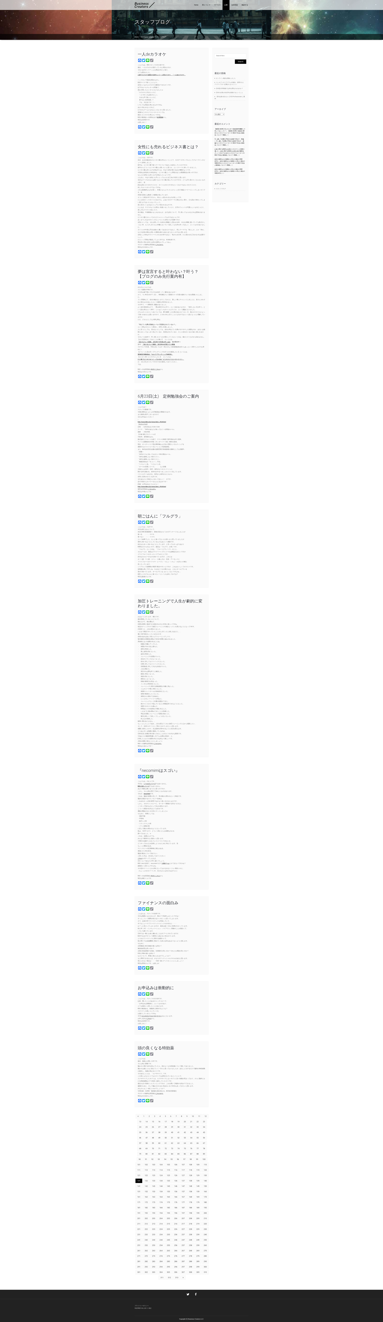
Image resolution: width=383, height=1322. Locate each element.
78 (204, 1148)
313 (176, 1277)
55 (198, 1138)
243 (153, 1240)
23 (204, 1122)
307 (183, 1272)
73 (172, 1148)
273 (153, 1256)
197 (183, 1213)
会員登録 (234, 5)
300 (205, 1267)
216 (175, 1224)
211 (138, 1224)
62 (172, 1143)
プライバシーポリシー (142, 1305)
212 (146, 1224)
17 (166, 1122)
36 (147, 1132)
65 (191, 1143)
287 (183, 1261)
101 (138, 1165)
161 (138, 1197)
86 (185, 1154)
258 (190, 1245)
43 (191, 1132)
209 (197, 1218)
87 (191, 1154)
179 (197, 1202)
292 (146, 1267)
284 (160, 1261)
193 (153, 1213)
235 (168, 1234)
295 (168, 1267)
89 (204, 1154)
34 (204, 1127)
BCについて (206, 5)
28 (166, 1127)
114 (160, 1170)
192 (146, 1213)
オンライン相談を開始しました (226, 78)
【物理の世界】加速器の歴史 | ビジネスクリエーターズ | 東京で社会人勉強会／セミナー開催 (229, 133)
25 (147, 1127)
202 (146, 1218)
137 (183, 1181)
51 (172, 1138)
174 (160, 1202)
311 (161, 1277)
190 (205, 1208)
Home (196, 5)
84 (172, 1154)
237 (183, 1234)
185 (168, 1208)
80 (147, 1154)
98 (191, 1159)
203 (153, 1218)
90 (140, 1159)
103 (153, 1165)
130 (205, 1175)
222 (146, 1229)
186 (175, 1208)
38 (159, 1132)
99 (197, 1159)
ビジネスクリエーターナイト (152, 1016)
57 (140, 1143)
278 (190, 1256)
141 (138, 1186)
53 (185, 1138)
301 (138, 1272)
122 (146, 1175)
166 (175, 1197)
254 (160, 1245)
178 (190, 1202)
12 (206, 1116)
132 (146, 1181)
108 (190, 1165)
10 (193, 1116)
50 (166, 1138)
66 (198, 1143)
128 (190, 1175)
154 (160, 1191)
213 (153, 1224)
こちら (140, 858)
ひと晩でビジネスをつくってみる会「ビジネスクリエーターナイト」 (161, 359)
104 (160, 1165)
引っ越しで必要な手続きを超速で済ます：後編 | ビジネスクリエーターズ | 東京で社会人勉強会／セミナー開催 (229, 143)
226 (175, 1229)
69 (147, 1148)
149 (197, 1186)
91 (146, 1159)
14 (147, 1122)
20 (185, 1122)
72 (166, 1148)
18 (172, 1122)
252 (146, 1245)
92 (152, 1159)
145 (168, 1186)
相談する (245, 5)
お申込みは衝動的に (156, 987)
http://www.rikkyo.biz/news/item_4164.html (152, 422)
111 (138, 1170)
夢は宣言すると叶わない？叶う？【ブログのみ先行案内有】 (168, 274)
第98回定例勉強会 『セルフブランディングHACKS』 (155, 354)
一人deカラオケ (152, 54)
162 (146, 1197)
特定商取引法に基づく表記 (143, 1308)
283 (153, 1261)
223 (153, 1229)
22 (198, 1122)
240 (205, 1234)
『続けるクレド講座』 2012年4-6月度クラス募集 (158, 344)
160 (205, 1191)
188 (190, 1208)
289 (197, 1261)
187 (183, 1208)
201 (138, 1218)
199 (197, 1213)
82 (159, 1154)
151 (138, 1191)
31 (185, 1127)
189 (197, 1208)
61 (166, 1143)
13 (140, 1122)
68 (140, 1148)
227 (183, 1229)
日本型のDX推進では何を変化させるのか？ (229, 88)
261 (138, 1251)
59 (153, 1143)
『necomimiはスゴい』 (159, 770)
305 (168, 1272)
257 (183, 1245)
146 (175, 1186)
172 (146, 1202)
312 (169, 1277)
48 (153, 1138)
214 (160, 1224)
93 (159, 1159)
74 (178, 1148)
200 (205, 1213)
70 (153, 1148)
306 (175, 1272)
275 (168, 1256)
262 (146, 1251)
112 (146, 1170)
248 (190, 1240)
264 (160, 1251)
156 (175, 1191)
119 (197, 1170)
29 (172, 1127)
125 (168, 1175)
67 (204, 1143)
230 (205, 1229)
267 (183, 1251)
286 (175, 1261)
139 (197, 1181)
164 (160, 1197)
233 (153, 1234)
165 (168, 1197)
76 (191, 1148)
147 (183, 1186)
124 (160, 1175)
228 (190, 1229)
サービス (217, 5)
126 (175, 1175)
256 (175, 1245)
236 (175, 1234)
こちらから (159, 245)
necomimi (147, 794)
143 (153, 1186)
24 (140, 1127)
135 (168, 1181)
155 (168, 1191)
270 (205, 1251)
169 (197, 1197)
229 (197, 1229)
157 (183, 1191)
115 (168, 1170)
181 (138, 1208)
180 (205, 1202)
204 (160, 1218)
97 (184, 1159)
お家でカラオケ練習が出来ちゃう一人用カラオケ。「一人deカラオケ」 (162, 75)
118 (190, 1170)
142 (146, 1186)
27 (159, 1127)
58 (147, 1143)
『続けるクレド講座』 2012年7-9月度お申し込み (154, 342)
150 (205, 1186)
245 (168, 1240)
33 (198, 1127)
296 (175, 1267)
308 (190, 1272)
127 (183, 1175)
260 (205, 1245)
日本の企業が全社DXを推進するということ (229, 92)
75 (185, 1148)
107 (183, 1165)
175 (168, 1202)
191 (138, 1213)
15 (153, 1122)
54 (191, 1138)
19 (178, 1122)
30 (178, 1127)
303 (153, 1272)
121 (138, 1175)
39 (166, 1132)
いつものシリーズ (150, 784)
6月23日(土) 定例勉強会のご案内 (168, 396)
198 (190, 1213)
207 (183, 1218)
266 (175, 1251)
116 (175, 1170)
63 (178, 1143)
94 (165, 1159)
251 (138, 1245)
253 (153, 1245)
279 (197, 1256)
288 (190, 1261)
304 (160, 1272)
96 (178, 1159)
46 (140, 1138)
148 (190, 1186)
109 (197, 1165)
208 (190, 1218)
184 (160, 1208)
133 (153, 1181)
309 (197, 1272)
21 (191, 1122)
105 (168, 1165)
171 (138, 1202)
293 (153, 1267)
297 (183, 1267)
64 (185, 1143)
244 (160, 1240)
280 (205, 1256)
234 (160, 1234)
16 (159, 1122)
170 (205, 1197)
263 (153, 1251)
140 (205, 1181)
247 (183, 1240)
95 (172, 1159)
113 (153, 1170)
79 (140, 1154)
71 (159, 1148)
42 (185, 1132)
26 (153, 1127)
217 (183, 1224)
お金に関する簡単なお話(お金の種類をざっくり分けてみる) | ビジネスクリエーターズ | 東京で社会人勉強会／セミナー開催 (229, 153)
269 (197, 1251)
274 (160, 1256)
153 (153, 1191)
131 (138, 1181)
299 (197, 1267)
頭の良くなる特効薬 (156, 1048)
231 (138, 1234)
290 (205, 1261)
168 (190, 1197)
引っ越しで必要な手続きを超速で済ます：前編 (229, 139)
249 (197, 1240)
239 (197, 1234)
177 (183, 1202)
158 (190, 1191)
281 (138, 1261)
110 (205, 1165)
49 (159, 1138)
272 (146, 1256)
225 (168, 1229)
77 (198, 1148)
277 (183, 1256)
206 (175, 1218)
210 (205, 1218)
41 (178, 1132)
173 (153, 1202)
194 (160, 1213)
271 (138, 1256)
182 (146, 1208)
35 (140, 1132)
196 (175, 1213)
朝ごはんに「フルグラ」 (160, 516)
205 (168, 1218)
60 (159, 1143)
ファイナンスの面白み (158, 903)
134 (160, 1181)
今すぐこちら (155, 369)
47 (147, 1138)
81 (153, 1154)
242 (146, 1240)
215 (168, 1224)
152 (146, 1191)
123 (153, 1175)
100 (203, 1159)
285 (168, 1261)
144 (160, 1186)
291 (138, 1267)
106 (175, 1165)
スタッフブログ (221, 188)
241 (138, 1240)
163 (153, 1197)
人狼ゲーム (165, 863)
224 (160, 1229)
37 (153, 1132)
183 (153, 1208)
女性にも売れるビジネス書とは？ (168, 146)
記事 (226, 5)
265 (168, 1251)
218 (190, 1224)
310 (205, 1272)
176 (175, 1202)
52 (178, 1138)
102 (146, 1165)
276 (175, 1256)
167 (183, 1197)
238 (190, 1234)
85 (178, 1154)
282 (146, 1261)
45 (204, 1132)
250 (205, 1240)
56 (204, 1138)
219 (197, 1224)
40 (172, 1132)
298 (190, 1267)
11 (199, 1116)
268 (190, 1251)
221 (138, 1229)
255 (168, 1245)
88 (198, 1154)
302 (146, 1272)
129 (197, 1175)
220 (205, 1224)
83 (166, 1154)
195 (168, 1213)
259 (197, 1245)
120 (205, 1170)
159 (197, 1191)
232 (146, 1234)
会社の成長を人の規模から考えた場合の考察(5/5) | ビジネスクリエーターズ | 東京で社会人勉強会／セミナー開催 (230, 163)
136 (175, 1181)
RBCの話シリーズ (144, 786)
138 (190, 1181)
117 (183, 1170)
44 (198, 1132)
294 (160, 1267)
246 (175, 1240)
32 (191, 1127)
